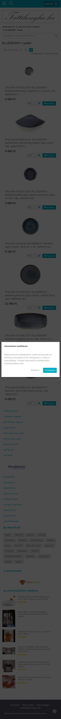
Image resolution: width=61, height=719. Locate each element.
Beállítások (35, 370)
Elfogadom (50, 370)
